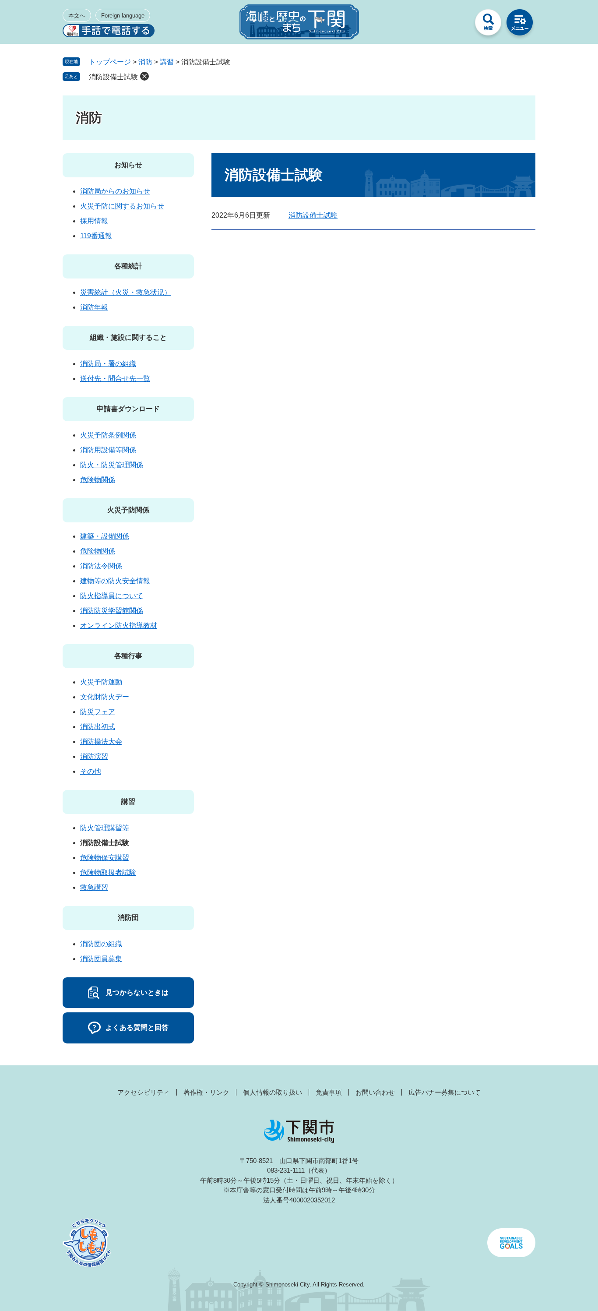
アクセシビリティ (143, 1092)
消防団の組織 (101, 944)
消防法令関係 (101, 566)
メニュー (519, 24)
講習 (167, 62)
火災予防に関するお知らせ (122, 206)
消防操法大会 (101, 741)
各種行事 (128, 655)
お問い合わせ (375, 1092)
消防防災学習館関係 (111, 610)
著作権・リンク (206, 1092)
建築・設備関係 (104, 536)
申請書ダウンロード (128, 408)
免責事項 (329, 1092)
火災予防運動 (101, 682)
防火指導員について (111, 595)
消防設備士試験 (113, 77)
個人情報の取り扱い (272, 1092)
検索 (488, 24)
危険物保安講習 (104, 857)
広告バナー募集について (444, 1092)
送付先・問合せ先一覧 (115, 378)
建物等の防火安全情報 (115, 581)
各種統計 (128, 266)
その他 (90, 771)
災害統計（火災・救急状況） (125, 292)
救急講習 (94, 887)
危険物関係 (97, 479)
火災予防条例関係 (108, 435)
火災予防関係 (128, 510)
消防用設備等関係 (108, 450)
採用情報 (94, 221)
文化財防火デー (104, 697)
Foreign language (122, 15)
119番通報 (96, 236)
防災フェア (97, 711)
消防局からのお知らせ (115, 191)
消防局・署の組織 (108, 363)
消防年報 (94, 307)
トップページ (110, 62)
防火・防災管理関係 (111, 465)
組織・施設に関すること (128, 337)
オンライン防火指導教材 (118, 625)
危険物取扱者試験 (108, 872)
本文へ (76, 15)
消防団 (128, 917)
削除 (144, 76)
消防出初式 (97, 726)
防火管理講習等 (104, 828)
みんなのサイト (456, 24)
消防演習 (94, 756)
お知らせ (128, 165)
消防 (145, 62)
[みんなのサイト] (456, 24)
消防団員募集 (101, 958)
